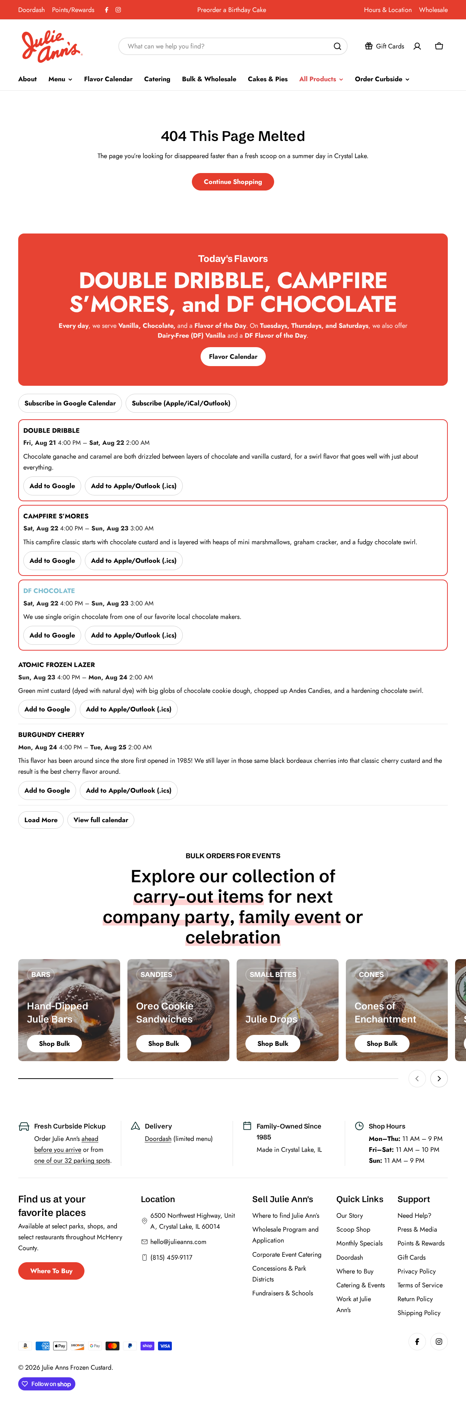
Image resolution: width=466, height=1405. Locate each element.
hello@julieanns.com (178, 1242)
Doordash (31, 10)
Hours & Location (388, 10)
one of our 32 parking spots (72, 1160)
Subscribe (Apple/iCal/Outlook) (181, 403)
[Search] (337, 46)
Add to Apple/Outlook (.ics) (134, 486)
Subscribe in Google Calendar (70, 403)
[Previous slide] (417, 1078)
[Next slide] (439, 1078)
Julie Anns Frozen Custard (76, 1367)
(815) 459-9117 (171, 1257)
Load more (41, 820)
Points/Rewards (73, 10)
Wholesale (433, 10)
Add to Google (52, 486)
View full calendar (101, 820)
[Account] (417, 46)
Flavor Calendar (233, 356)
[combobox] (233, 46)
